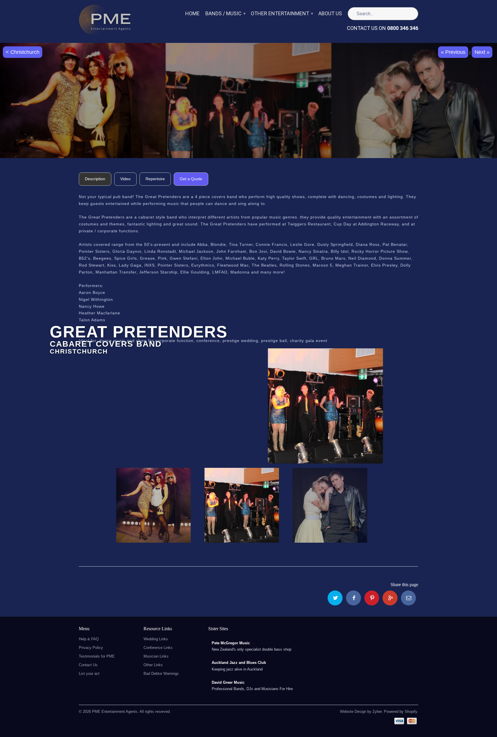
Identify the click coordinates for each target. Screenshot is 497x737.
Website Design (353, 711)
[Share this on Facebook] (353, 597)
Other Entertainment (282, 13)
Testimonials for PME (97, 656)
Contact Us (88, 665)
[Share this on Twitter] (335, 597)
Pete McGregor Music (231, 643)
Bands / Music (225, 13)
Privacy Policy (91, 647)
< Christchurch (22, 52)
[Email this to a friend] (408, 597)
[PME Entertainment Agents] (105, 21)
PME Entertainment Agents (114, 711)
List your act (89, 673)
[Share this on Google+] (390, 597)
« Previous (453, 52)
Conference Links (158, 647)
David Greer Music (228, 682)
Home (192, 13)
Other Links (153, 665)
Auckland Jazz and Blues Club (239, 662)
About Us (330, 13)
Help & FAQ (89, 639)
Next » (482, 52)
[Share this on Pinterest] (371, 597)
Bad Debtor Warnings (161, 673)
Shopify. (411, 711)
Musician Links (156, 656)
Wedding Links (156, 639)
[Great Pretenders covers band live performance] (248, 406)
